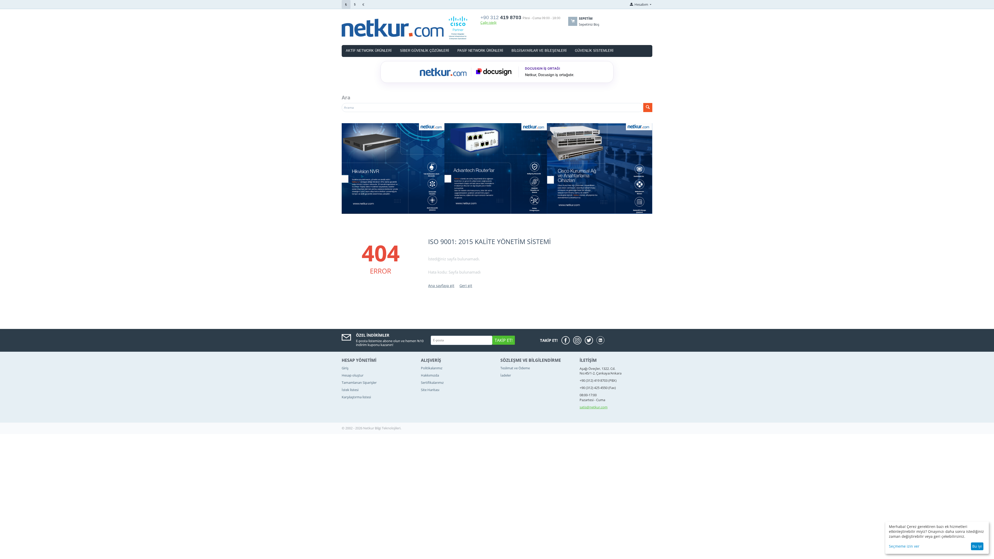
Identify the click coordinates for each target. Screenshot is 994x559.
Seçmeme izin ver (904, 546)
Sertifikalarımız (432, 382)
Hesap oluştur (352, 375)
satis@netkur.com (594, 407)
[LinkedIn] (600, 340)
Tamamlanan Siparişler (359, 382)
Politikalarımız (431, 368)
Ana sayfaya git (441, 285)
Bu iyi (977, 546)
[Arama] (647, 107)
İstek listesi (350, 389)
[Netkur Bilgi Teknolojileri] (408, 27)
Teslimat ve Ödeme (515, 368)
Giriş (345, 368)
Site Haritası (430, 389)
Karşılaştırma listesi (356, 397)
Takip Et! (504, 340)
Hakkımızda (430, 375)
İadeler (505, 375)
